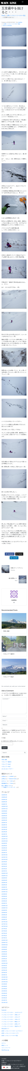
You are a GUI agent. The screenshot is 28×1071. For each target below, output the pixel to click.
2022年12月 (4, 836)
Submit (4, 747)
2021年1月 (4, 871)
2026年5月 (4, 794)
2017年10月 (4, 926)
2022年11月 (4, 838)
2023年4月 (4, 827)
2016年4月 (4, 954)
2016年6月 (4, 949)
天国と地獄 (4, 759)
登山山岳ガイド (5, 1028)
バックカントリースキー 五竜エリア (11, 1014)
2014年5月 (4, 991)
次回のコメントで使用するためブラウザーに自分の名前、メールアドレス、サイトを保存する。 (14, 732)
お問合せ (4, 776)
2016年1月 (4, 961)
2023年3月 (4, 829)
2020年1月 (4, 887)
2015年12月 (4, 963)
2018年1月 (4, 919)
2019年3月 (4, 898)
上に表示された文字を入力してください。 (13, 741)
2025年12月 (5, 806)
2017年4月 (4, 931)
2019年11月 (4, 891)
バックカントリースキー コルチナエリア (12, 1012)
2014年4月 (4, 993)
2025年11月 (4, 808)
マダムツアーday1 (6, 766)
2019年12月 (4, 889)
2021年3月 (4, 866)
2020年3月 (4, 882)
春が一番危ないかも (6, 785)
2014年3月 (4, 995)
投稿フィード (5, 1045)
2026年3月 (4, 799)
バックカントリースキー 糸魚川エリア (11, 1026)
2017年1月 (4, 938)
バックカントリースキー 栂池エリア (11, 1021)
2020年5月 (4, 878)
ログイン (4, 1043)
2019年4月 (4, 896)
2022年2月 (4, 850)
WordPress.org (5, 1050)
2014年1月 (4, 1000)
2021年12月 (4, 854)
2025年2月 (4, 820)
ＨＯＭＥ (4, 1059)
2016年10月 (5, 944)
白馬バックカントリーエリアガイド (11, 1060)
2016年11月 (4, 942)
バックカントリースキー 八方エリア (11, 1017)
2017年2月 (4, 935)
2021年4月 (4, 864)
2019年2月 (4, 901)
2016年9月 (4, 947)
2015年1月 (4, 974)
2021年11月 (4, 857)
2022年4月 (4, 845)
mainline (20, 22)
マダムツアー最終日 (6, 761)
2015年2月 (4, 972)
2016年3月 (4, 956)
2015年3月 (4, 970)
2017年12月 (4, 921)
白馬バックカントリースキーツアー (10, 1033)
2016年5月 (4, 951)
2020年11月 (4, 875)
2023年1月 (4, 834)
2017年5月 (4, 928)
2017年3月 (4, 933)
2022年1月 (4, 852)
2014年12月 (4, 977)
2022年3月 (4, 848)
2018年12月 (4, 905)
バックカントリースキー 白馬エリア (11, 1024)
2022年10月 (5, 841)
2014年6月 (4, 988)
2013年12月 (4, 1002)
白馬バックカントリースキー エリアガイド (12, 1031)
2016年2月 (4, 958)
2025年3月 (4, 818)
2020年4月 (4, 880)
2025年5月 (4, 813)
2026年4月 (4, 797)
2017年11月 (4, 924)
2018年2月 (4, 917)
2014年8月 (4, 986)
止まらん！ (4, 781)
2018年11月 (4, 908)
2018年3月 (4, 914)
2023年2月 (4, 831)
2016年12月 (4, 940)
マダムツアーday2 (6, 764)
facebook (4, 1010)
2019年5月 (4, 894)
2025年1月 (4, 822)
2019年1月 (4, 903)
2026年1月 (4, 804)
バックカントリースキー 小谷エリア (11, 1019)
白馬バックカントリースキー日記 (12, 24)
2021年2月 (4, 868)
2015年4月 (4, 967)
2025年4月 (4, 815)
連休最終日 (4, 783)
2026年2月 (4, 801)
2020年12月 (5, 873)
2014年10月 (5, 981)
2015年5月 (4, 965)
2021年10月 (4, 859)
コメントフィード (6, 1047)
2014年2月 (4, 997)
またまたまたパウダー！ (8, 768)
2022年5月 (4, 843)
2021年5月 (4, 861)
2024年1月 (4, 824)
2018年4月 (4, 912)
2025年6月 (4, 811)
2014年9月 (4, 984)
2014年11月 (4, 979)
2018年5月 (4, 910)
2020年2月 (4, 884)
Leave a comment (7, 25)
